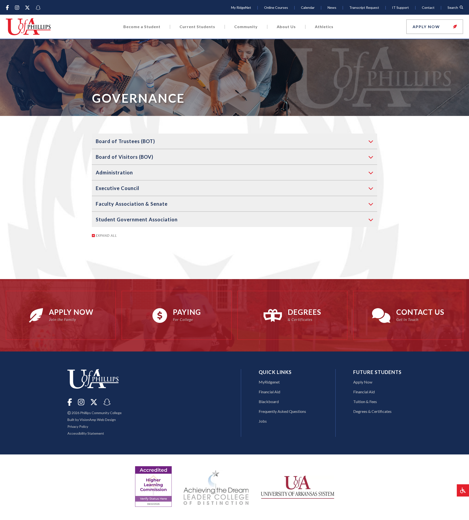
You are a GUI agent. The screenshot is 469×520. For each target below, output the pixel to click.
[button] (434, 26)
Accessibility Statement (85, 433)
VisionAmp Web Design (98, 420)
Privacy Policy (77, 426)
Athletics (324, 26)
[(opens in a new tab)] (297, 486)
